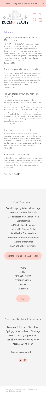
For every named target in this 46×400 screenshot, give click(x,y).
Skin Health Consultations (23, 233)
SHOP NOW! (32, 3)
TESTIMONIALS (23, 280)
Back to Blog (8, 32)
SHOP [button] (23, 298)
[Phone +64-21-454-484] (41, 13)
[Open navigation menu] (34, 13)
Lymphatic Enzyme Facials (23, 229)
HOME (23, 267)
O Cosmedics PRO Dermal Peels (23, 216)
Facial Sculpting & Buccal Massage (23, 208)
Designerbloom (16, 391)
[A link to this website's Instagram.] (25, 360)
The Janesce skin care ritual (17, 130)
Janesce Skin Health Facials (23, 212)
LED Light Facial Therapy (23, 224)
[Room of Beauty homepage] (15, 16)
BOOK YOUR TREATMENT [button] (23, 255)
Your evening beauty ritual (16, 154)
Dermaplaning (23, 220)
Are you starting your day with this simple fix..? (21, 95)
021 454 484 (27, 343)
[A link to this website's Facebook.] (20, 360)
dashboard (31, 389)
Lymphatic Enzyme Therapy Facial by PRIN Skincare (22, 39)
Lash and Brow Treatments (23, 245)
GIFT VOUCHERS (23, 276)
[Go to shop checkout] (41, 20)
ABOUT (23, 271)
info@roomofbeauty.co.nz (26, 339)
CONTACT (23, 288)
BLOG (23, 284)
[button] (34, 20)
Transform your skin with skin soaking (22, 69)
